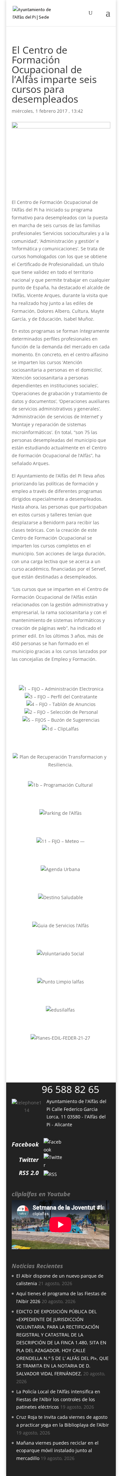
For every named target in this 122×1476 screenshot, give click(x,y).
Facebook (25, 1144)
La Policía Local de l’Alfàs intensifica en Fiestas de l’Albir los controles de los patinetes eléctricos (58, 1399)
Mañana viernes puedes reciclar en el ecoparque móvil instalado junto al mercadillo (57, 1451)
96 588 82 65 (70, 1089)
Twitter (29, 1160)
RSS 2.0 (29, 1173)
